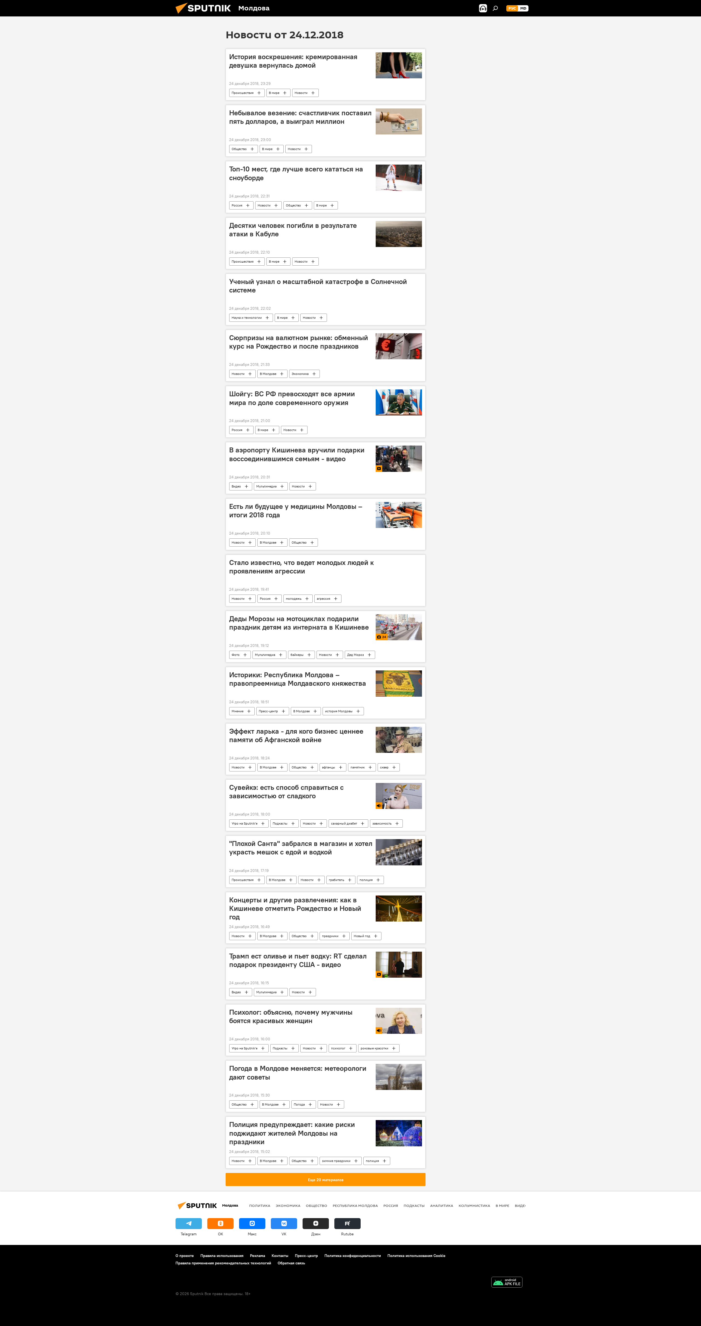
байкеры (297, 655)
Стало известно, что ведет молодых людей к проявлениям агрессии (301, 566)
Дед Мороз (355, 655)
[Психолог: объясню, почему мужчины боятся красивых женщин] (399, 1021)
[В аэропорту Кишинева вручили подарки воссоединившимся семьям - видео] (399, 459)
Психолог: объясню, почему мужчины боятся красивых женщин (290, 1016)
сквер (384, 767)
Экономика (300, 374)
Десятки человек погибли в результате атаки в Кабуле (293, 229)
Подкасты (280, 823)
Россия (237, 205)
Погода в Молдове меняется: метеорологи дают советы (297, 1072)
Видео (236, 486)
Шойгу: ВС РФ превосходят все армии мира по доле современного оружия (292, 398)
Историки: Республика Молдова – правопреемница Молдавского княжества (297, 679)
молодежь (293, 598)
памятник (357, 767)
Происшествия (243, 93)
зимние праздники (336, 1161)
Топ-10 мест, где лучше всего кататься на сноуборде (296, 173)
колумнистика (474, 1205)
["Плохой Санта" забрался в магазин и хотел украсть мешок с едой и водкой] (399, 852)
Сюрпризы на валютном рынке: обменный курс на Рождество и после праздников (298, 342)
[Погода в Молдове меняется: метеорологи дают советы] (399, 1077)
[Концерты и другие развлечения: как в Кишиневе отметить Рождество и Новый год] (399, 909)
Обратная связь (291, 1263)
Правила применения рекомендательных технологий (223, 1263)
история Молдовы (339, 711)
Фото (236, 655)
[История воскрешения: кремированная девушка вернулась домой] (399, 65)
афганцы (328, 767)
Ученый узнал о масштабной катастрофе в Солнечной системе (318, 285)
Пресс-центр (268, 711)
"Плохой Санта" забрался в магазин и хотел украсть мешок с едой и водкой (300, 847)
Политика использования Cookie (416, 1255)
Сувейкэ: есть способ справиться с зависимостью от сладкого (286, 791)
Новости (301, 93)
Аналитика (441, 1205)
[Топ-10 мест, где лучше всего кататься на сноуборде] (399, 178)
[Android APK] (506, 1283)
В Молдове (268, 374)
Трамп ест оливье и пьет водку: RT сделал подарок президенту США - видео (298, 960)
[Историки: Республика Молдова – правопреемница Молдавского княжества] (399, 683)
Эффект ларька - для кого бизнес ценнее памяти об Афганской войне (296, 735)
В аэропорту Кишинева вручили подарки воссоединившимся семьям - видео (296, 454)
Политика (259, 1205)
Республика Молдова (355, 1205)
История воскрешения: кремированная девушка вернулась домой (293, 61)
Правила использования (221, 1255)
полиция (366, 880)
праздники (330, 936)
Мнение (237, 711)
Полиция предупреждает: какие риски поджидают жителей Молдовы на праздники (292, 1133)
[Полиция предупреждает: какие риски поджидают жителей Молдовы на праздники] (399, 1133)
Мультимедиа (266, 486)
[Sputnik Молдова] (205, 15)
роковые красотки (374, 1048)
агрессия (323, 598)
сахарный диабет (344, 823)
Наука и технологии (247, 317)
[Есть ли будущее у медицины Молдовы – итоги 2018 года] (399, 515)
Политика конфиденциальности (352, 1255)
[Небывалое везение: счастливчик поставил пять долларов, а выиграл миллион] (399, 121)
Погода (299, 1104)
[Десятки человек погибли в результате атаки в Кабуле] (399, 234)
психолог (338, 1048)
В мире (274, 93)
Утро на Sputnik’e (244, 823)
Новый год (362, 936)
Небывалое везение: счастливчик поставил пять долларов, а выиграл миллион (300, 117)
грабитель (336, 880)
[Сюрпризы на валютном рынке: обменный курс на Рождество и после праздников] (399, 346)
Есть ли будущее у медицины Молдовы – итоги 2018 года (295, 510)
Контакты (280, 1255)
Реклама (257, 1255)
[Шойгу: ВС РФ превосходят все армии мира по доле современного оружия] (399, 402)
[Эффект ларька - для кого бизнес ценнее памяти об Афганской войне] (399, 740)
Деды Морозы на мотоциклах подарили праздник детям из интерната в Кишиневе (299, 623)
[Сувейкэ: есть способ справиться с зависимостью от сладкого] (399, 796)
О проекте (185, 1255)
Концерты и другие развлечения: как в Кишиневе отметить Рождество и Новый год (295, 908)
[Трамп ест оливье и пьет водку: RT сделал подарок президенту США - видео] (399, 965)
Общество (239, 149)
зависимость (382, 823)
